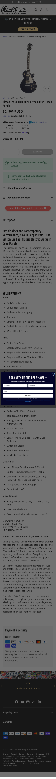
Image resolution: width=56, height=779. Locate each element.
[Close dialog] (53, 374)
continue (28, 395)
